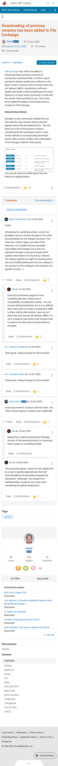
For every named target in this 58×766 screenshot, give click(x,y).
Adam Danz (15, 401)
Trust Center (7, 732)
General (8, 665)
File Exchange (30, 10)
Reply (18, 280)
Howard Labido (17, 347)
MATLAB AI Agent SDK (15, 592)
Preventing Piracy (10, 737)
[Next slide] (52, 10)
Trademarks (21, 732)
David (10, 41)
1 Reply (8, 280)
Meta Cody (9, 690)
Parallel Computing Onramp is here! (21, 619)
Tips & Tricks (10, 707)
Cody (43, 10)
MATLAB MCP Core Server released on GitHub (27, 627)
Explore (5, 62)
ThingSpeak (10, 703)
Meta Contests (11, 695)
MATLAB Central (21, 3)
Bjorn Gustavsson (18, 219)
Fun (6, 678)
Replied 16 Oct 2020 (15, 46)
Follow (16, 578)
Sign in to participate (16, 209)
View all (50, 635)
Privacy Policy (36, 732)
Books (7, 674)
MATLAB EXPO (11, 686)
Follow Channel (47, 63)
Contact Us (7, 741)
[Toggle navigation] (2, 16)
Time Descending (43, 200)
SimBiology (9, 699)
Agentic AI (9, 670)
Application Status (28, 737)
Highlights (18, 62)
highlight (8, 517)
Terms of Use (46, 737)
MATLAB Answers (11, 10)
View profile (42, 578)
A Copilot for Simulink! (15, 611)
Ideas (7, 682)
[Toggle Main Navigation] (53, 3)
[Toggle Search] (47, 3)
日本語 (7, 711)
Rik (13, 289)
